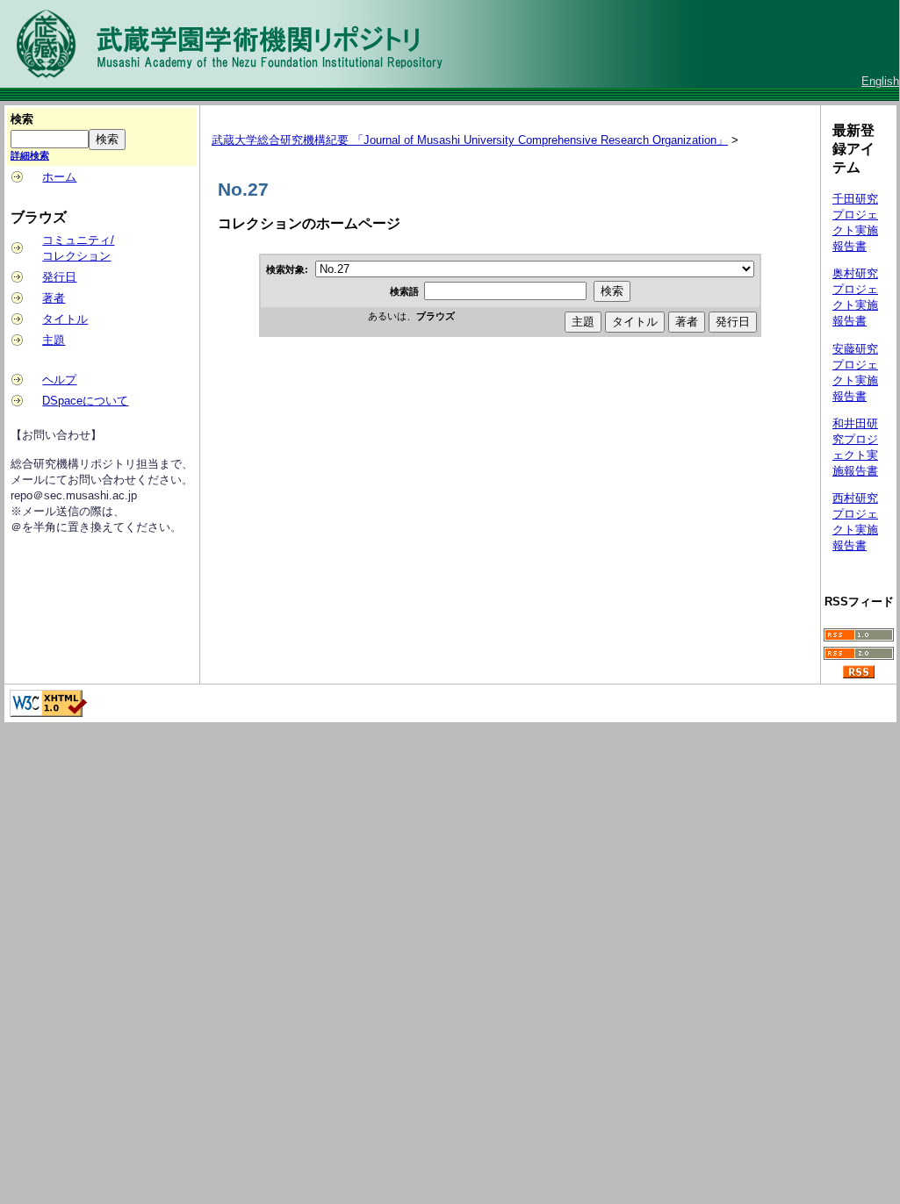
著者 (53, 298)
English (880, 81)
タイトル (65, 319)
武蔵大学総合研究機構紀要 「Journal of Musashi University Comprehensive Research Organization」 (470, 140)
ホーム (59, 176)
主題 (53, 340)
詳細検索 (30, 155)
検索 (22, 118)
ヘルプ (59, 379)
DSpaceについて (85, 400)
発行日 (59, 276)
